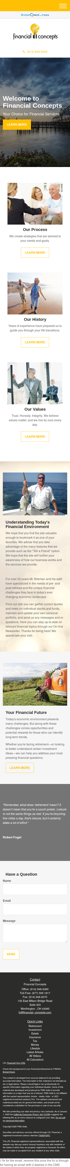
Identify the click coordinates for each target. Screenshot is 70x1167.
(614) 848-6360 (37, 51)
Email (7, 901)
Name (7, 881)
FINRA (42, 1135)
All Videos (35, 1056)
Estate (35, 1033)
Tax (35, 1041)
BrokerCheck (9, 1071)
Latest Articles (35, 1052)
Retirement (35, 1026)
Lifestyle (35, 1048)
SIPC (47, 1135)
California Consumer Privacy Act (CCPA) (31, 1114)
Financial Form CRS (16, 1062)
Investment (35, 1029)
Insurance (35, 1037)
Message (9, 921)
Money (35, 1044)
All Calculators (35, 1059)
